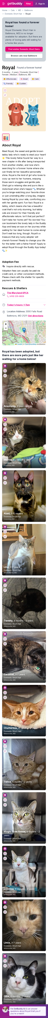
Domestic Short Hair (13, 14)
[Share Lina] (5, 536)
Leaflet (19, 344)
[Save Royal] (5, 90)
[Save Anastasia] (5, 371)
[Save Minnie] (5, 424)
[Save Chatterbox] (5, 693)
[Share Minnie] (5, 429)
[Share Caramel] (5, 644)
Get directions (35, 315)
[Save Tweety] (5, 585)
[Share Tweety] (5, 590)
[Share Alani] (5, 483)
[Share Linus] (5, 912)
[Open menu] (3, 3)
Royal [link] (28, 14)
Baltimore (29, 10)
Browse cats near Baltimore (24, 56)
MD (19, 10)
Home (4, 10)
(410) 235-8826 (17, 296)
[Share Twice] (5, 751)
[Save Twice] (5, 746)
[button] (24, 330)
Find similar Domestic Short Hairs (24, 49)
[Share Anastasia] (5, 375)
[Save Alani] (5, 478)
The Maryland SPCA (17, 292)
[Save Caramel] (5, 639)
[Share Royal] (5, 95)
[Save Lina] (5, 532)
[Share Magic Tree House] (5, 805)
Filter (28, 4)
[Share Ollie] (5, 966)
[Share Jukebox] (5, 858)
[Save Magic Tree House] (5, 800)
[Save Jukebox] (5, 853)
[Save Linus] (5, 907)
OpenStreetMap (30, 344)
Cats (13, 10)
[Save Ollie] (5, 961)
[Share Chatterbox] (5, 697)
